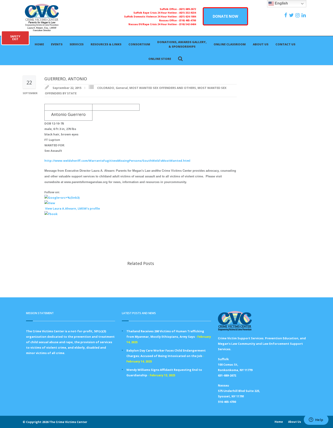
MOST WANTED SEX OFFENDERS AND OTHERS (162, 88)
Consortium (139, 44)
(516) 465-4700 (187, 20)
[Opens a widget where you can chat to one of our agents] (316, 420)
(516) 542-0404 (187, 24)
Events (57, 44)
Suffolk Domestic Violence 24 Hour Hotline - (151, 16)
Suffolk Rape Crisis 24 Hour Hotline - (156, 12)
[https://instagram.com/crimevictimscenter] (298, 15)
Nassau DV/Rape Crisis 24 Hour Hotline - (153, 24)
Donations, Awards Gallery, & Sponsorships (182, 44)
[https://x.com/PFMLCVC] (292, 15)
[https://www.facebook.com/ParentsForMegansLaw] (286, 15)
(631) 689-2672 (187, 9)
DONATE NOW (225, 16)
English (281, 3)
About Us (260, 44)
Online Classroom (230, 44)
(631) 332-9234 (187, 12)
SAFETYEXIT (15, 37)
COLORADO (105, 88)
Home (39, 44)
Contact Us (285, 44)
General (122, 88)
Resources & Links (106, 44)
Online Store (159, 59)
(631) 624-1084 (187, 16)
